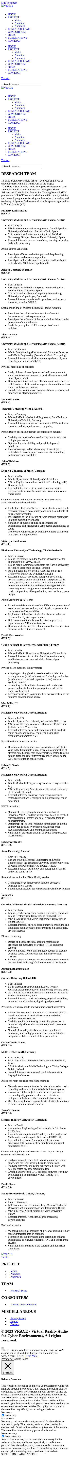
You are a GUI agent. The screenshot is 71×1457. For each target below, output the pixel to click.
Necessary (10, 1415)
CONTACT (14, 40)
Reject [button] (20, 1356)
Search (7, 84)
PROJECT (13, 17)
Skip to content (9, 2)
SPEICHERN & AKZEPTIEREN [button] (19, 1454)
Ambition (19, 23)
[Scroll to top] (2, 1347)
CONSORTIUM (17, 31)
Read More (31, 1356)
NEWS (12, 34)
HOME (12, 14)
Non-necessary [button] (9, 1433)
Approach (20, 26)
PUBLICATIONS (17, 37)
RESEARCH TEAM (19, 28)
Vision (18, 20)
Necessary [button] (6, 1412)
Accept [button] (11, 1356)
